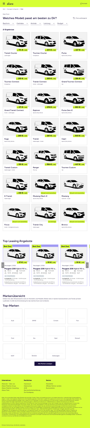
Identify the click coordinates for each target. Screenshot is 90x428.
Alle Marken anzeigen (45, 364)
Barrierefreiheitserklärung (32, 390)
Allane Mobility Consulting (10, 388)
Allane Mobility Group (9, 386)
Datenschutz (28, 386)
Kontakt (84, 3)
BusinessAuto (50, 388)
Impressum (27, 384)
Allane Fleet (5, 390)
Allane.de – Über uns (8, 384)
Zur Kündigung (28, 392)
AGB (25, 388)
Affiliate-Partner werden (53, 386)
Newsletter (49, 384)
